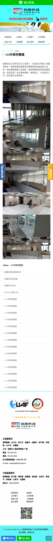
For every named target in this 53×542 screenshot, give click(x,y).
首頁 (4, 51)
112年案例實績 (11, 374)
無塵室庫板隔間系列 (13, 272)
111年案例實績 (11, 367)
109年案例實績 (11, 354)
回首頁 (19, 37)
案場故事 (8, 37)
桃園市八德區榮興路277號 (18, 449)
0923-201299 (14, 483)
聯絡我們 (41, 42)
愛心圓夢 (30, 42)
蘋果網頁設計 (28, 529)
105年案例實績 (11, 326)
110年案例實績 (11, 360)
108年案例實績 (11, 347)
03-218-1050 (12, 456)
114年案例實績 (11, 387)
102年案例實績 (11, 306)
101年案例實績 (11, 299)
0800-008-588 (21, 460)
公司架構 (41, 37)
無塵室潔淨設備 (11, 279)
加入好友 (29, 2)
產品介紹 (8, 42)
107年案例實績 (11, 340)
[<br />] (26, 101)
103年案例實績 (11, 313)
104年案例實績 (10, 51)
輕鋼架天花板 (10, 286)
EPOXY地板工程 (11, 292)
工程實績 (19, 42)
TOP (48, 538)
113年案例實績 (11, 381)
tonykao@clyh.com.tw (17, 463)
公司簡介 (30, 37)
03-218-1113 (12, 453)
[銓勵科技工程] (26, 11)
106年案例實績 (11, 333)
